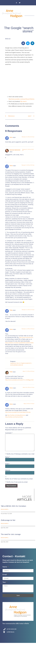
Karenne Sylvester (15, 150)
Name (7, 457)
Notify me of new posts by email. (17, 482)
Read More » (5, 509)
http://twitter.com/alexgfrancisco (16, 415)
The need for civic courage (11, 534)
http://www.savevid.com (26, 337)
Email (7, 463)
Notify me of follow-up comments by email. (19, 478)
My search (23, 101)
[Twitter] (19, 2)
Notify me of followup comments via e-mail (20, 454)
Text (4, 582)
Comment (8, 433)
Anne (11, 165)
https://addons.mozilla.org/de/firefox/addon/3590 (19, 342)
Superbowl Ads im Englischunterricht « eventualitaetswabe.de (21, 364)
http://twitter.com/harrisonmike (14, 417)
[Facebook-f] (16, 2)
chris (11, 137)
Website (7, 470)
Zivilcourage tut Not (8, 520)
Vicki (11, 371)
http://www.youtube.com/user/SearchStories (21, 99)
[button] (33, 11)
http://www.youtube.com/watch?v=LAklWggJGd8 (19, 380)
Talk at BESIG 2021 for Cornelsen (13, 506)
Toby (11, 310)
